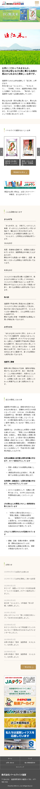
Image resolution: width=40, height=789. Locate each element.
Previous (1, 149)
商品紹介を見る (19, 172)
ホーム (10, 758)
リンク (30, 758)
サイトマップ (20, 767)
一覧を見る (27, 667)
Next (38, 149)
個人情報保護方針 (30, 762)
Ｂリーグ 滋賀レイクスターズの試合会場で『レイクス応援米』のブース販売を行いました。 (19, 590)
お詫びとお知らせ (22, 572)
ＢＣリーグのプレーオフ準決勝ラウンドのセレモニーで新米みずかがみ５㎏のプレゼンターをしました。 (19, 629)
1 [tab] (19, 20)
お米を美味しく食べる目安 (25, 579)
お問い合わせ (10, 762)
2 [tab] (21, 20)
